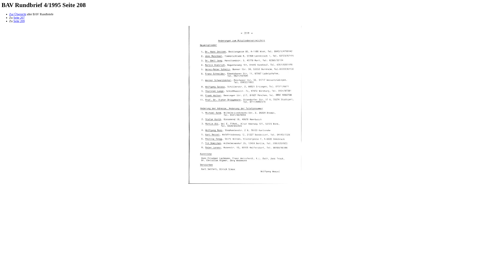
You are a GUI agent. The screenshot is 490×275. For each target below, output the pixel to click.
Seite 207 (19, 17)
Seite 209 (19, 21)
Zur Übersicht (17, 14)
